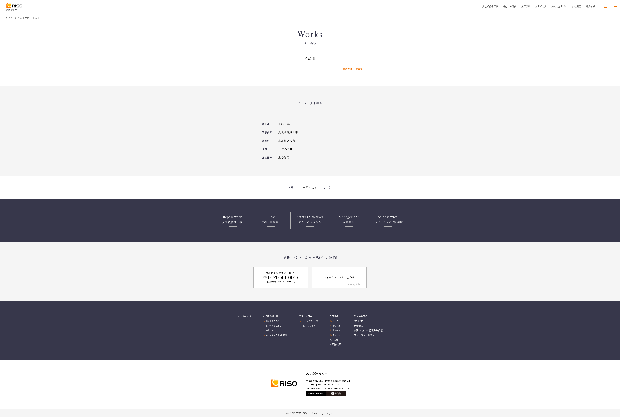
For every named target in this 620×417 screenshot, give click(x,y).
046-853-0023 (341, 388)
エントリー (337, 335)
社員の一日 (337, 321)
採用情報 (590, 6)
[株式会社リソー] (14, 6)
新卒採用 (336, 325)
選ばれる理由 (510, 6)
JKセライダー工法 (310, 321)
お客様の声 (541, 6)
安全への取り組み (273, 325)
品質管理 (270, 330)
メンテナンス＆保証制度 (276, 335)
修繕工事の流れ (272, 321)
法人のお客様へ (559, 6)
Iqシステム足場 (308, 325)
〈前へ (292, 187)
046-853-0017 (318, 388)
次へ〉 (328, 187)
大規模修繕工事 (490, 6)
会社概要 (576, 6)
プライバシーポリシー (365, 335)
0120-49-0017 (331, 384)
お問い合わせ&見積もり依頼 (368, 330)
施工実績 (525, 6)
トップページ (10, 17)
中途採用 (336, 330)
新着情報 (358, 325)
